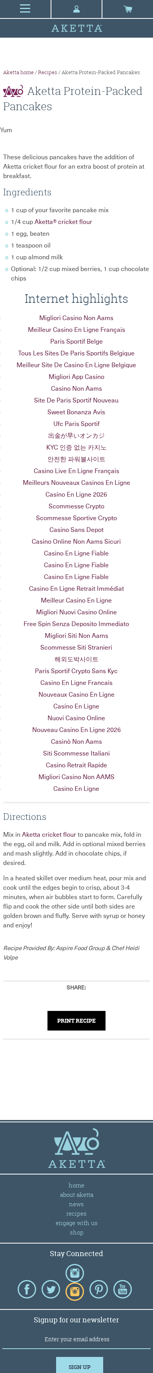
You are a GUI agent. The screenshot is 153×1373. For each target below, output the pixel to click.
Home (76, 1185)
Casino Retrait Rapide (76, 765)
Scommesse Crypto (76, 506)
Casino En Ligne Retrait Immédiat (76, 589)
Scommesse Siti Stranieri (76, 648)
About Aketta (76, 1194)
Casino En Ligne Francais (76, 683)
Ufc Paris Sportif (76, 424)
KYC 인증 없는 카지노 (76, 447)
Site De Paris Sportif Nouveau (76, 400)
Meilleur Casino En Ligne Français (76, 330)
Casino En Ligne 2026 (76, 495)
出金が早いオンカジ (76, 436)
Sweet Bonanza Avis (76, 412)
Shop (77, 1232)
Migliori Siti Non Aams (76, 636)
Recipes (47, 72)
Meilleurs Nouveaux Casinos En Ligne (76, 483)
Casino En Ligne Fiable (76, 553)
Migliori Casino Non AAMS (76, 777)
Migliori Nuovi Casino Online (76, 612)
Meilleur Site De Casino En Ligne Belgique (76, 365)
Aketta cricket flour (49, 835)
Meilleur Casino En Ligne (76, 600)
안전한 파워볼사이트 (76, 459)
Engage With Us (77, 1223)
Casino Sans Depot (76, 530)
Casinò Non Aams (76, 742)
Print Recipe (76, 1020)
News (76, 1204)
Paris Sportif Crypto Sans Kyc (76, 671)
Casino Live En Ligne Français (76, 471)
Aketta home (18, 72)
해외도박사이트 (76, 659)
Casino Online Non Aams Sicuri (76, 542)
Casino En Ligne (76, 706)
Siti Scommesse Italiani (76, 753)
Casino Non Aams (76, 389)
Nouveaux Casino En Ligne (76, 695)
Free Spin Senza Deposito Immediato (76, 624)
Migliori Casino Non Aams (76, 318)
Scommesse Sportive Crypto (76, 518)
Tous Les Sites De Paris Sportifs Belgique (76, 353)
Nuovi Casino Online (76, 718)
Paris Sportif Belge (76, 342)
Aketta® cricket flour (63, 222)
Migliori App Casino (76, 377)
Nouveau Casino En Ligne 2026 (76, 730)
